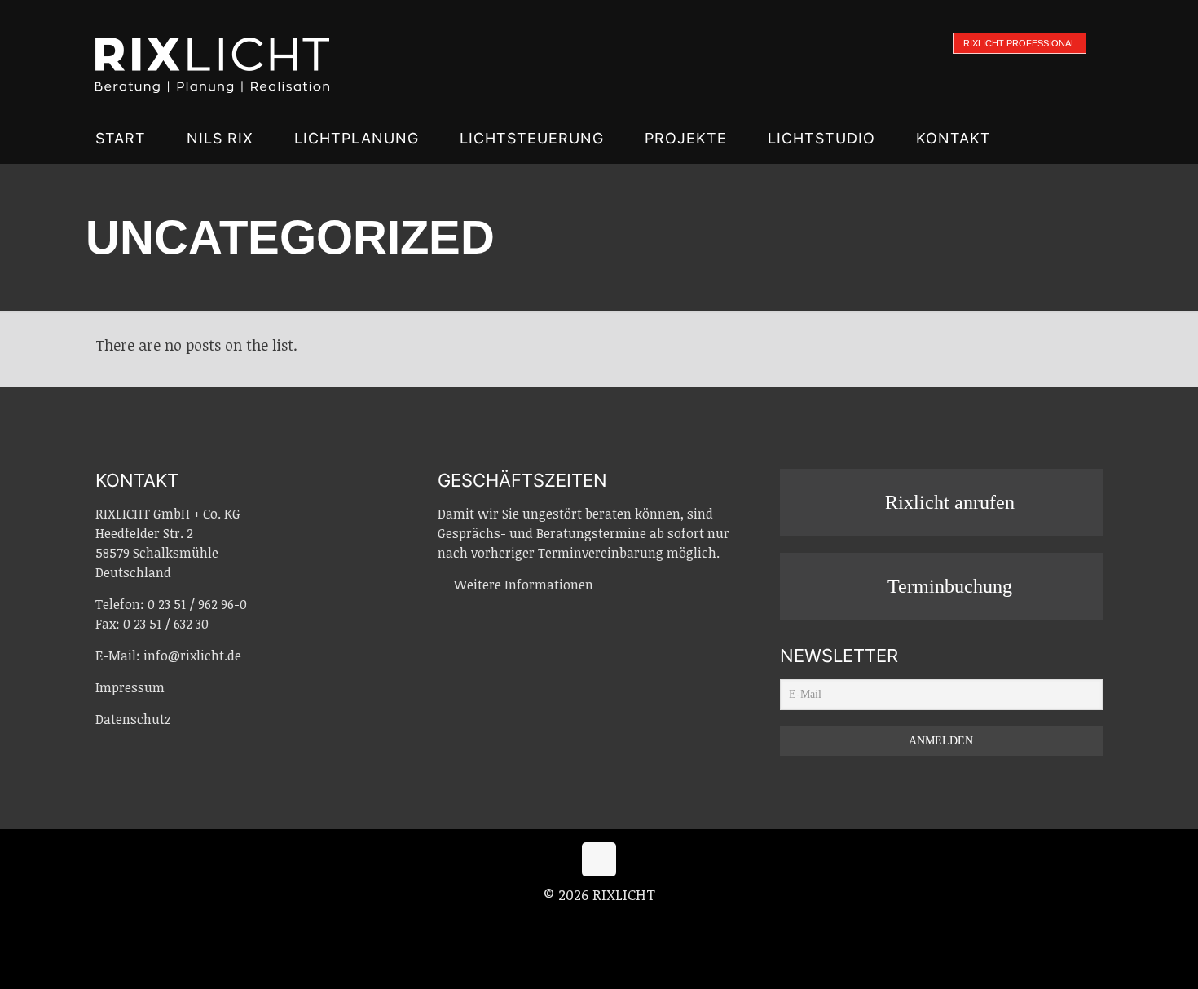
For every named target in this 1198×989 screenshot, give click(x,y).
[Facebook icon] (583, 923)
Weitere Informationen (523, 585)
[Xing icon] (617, 923)
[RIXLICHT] (212, 57)
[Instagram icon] (600, 923)
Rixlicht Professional (1019, 43)
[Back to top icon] (599, 859)
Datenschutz (133, 719)
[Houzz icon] (633, 923)
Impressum (130, 687)
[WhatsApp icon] (566, 923)
